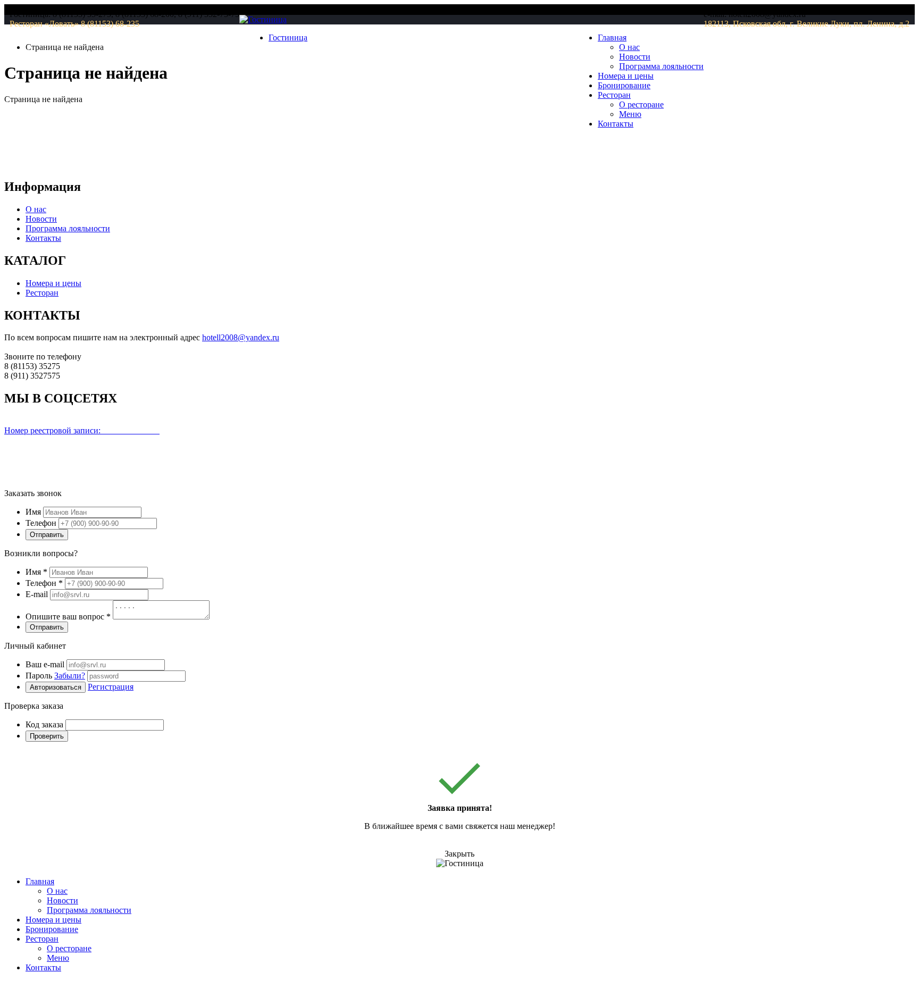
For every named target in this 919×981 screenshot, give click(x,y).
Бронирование (624, 85)
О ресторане (641, 104)
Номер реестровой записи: (82, 430)
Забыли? (69, 675)
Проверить (47, 736)
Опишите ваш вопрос (68, 616)
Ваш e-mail (45, 664)
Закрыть (459, 853)
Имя (33, 511)
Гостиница (288, 37)
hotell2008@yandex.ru (240, 337)
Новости (634, 56)
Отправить (47, 535)
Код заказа (44, 724)
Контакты (615, 123)
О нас (629, 47)
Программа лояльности (661, 66)
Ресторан (42, 292)
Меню (630, 114)
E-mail (37, 594)
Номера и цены (626, 75)
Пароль (55, 675)
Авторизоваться (55, 687)
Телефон (41, 522)
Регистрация (110, 686)
